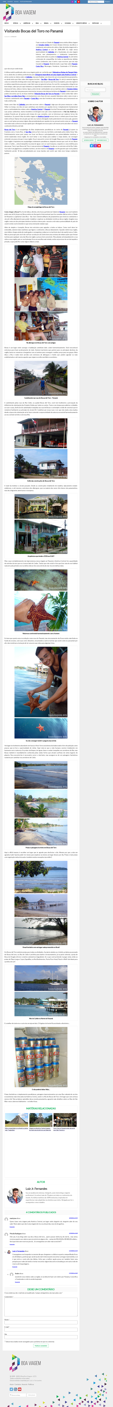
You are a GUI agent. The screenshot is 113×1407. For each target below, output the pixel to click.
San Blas (28, 132)
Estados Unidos (44, 45)
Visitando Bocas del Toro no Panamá (46, 94)
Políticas (31, 1384)
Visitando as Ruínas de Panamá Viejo (64, 72)
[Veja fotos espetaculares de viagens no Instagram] (15, 1390)
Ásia (37, 23)
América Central (42, 50)
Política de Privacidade (26, 1)
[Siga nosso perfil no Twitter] (11, 1390)
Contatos (10, 1)
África (15, 23)
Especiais (95, 23)
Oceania (68, 23)
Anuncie (16, 1)
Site (5, 1334)
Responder (12, 1226)
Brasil (46, 23)
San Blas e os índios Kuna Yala (14, 96)
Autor (12, 1384)
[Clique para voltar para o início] (25, 1371)
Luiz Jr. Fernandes (18, 1251)
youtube (78, 1)
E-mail (6, 1327)
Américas (26, 23)
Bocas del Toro (54, 79)
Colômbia (51, 52)
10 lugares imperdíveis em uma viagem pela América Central (55, 75)
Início (6, 23)
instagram (72, 1)
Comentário (8, 1297)
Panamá (56, 42)
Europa (56, 23)
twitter (75, 1)
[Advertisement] (78, 13)
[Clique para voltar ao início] (20, 12)
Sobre (4, 1)
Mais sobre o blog (102, 140)
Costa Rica (39, 66)
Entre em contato (88, 140)
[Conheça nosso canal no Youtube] (19, 1390)
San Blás (44, 79)
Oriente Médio (81, 23)
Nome (6, 1319)
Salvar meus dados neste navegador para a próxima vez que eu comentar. (30, 1341)
